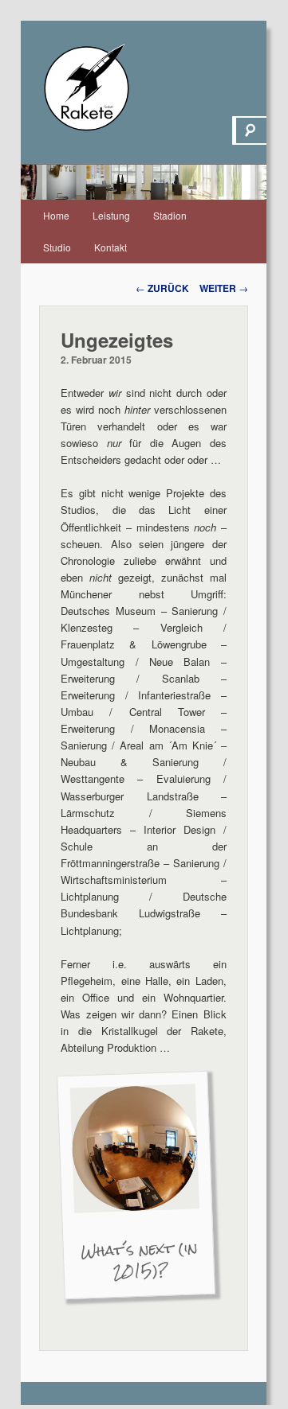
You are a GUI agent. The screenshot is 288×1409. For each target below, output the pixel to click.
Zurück (162, 288)
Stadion (170, 215)
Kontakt (110, 247)
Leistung (111, 215)
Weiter (223, 288)
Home (56, 215)
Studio (57, 247)
